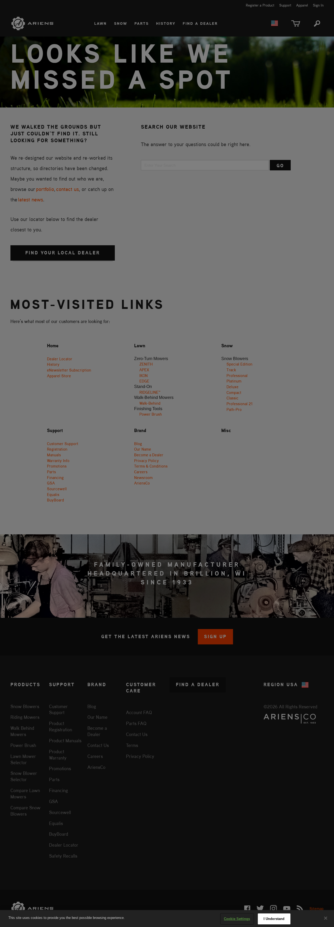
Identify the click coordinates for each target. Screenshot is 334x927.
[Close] (325, 918)
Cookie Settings (237, 919)
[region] (167, 918)
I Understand (274, 919)
